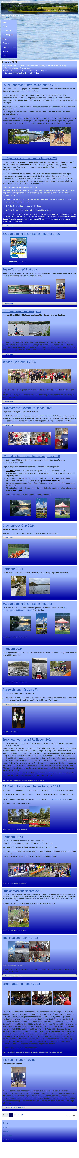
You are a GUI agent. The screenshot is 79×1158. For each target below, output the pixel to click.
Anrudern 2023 (12, 837)
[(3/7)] (39, 438)
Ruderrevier (6, 31)
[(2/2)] (18, 551)
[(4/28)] (60, 508)
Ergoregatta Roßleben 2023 (21, 984)
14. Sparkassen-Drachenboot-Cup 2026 (29, 158)
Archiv (4, 55)
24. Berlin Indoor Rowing (18, 1059)
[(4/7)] (60, 438)
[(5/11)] (67, 289)
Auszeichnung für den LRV (20, 689)
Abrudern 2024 (12, 569)
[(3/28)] (39, 508)
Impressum (7, 1135)
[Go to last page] (22, 1115)
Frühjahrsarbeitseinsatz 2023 (22, 891)
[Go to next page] (18, 1115)
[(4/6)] (48, 376)
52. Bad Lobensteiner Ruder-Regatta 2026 (31, 233)
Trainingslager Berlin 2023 (20, 937)
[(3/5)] (39, 998)
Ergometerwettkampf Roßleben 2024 (27, 739)
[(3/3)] (27, 328)
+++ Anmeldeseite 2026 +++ (13, 262)
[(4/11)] (46, 289)
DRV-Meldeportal (57, 799)
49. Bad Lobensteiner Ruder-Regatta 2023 (31, 786)
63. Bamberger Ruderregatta (21, 311)
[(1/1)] (18, 247)
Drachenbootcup (9, 47)
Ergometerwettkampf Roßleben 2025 (27, 408)
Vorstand (5, 39)
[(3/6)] (27, 376)
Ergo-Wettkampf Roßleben (20, 269)
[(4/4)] (45, 136)
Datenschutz (8, 1139)
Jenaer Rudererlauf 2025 (19, 362)
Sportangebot (7, 35)
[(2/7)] (18, 438)
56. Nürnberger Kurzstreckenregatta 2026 (30, 85)
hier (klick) (17, 490)
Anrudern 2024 (12, 648)
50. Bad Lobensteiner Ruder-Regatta (27, 603)
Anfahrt (6, 1127)
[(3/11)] (25, 289)
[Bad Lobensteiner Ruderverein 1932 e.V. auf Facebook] (39, 1147)
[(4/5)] (60, 998)
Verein (4, 27)
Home (4, 22)
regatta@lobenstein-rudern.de (47, 481)
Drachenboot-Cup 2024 (18, 525)
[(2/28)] (18, 508)
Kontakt (5, 51)
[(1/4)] (66, 136)
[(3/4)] (24, 136)
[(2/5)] (18, 998)
